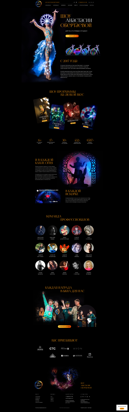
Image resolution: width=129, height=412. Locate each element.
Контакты (92, 5)
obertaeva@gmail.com (69, 398)
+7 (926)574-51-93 (82, 2)
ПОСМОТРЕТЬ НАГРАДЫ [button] (64, 326)
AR (93, 2)
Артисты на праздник (84, 5)
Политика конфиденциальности (40, 407)
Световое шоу (56, 5)
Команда (52, 398)
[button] (40, 233)
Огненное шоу (48, 5)
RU (89, 2)
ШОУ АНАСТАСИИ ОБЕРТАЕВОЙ (52, 2)
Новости (76, 5)
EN (91, 2)
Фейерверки (63, 5)
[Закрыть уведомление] (126, 405)
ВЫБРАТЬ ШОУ (72, 36)
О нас (51, 396)
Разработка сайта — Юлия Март (86, 407)
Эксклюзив (70, 5)
